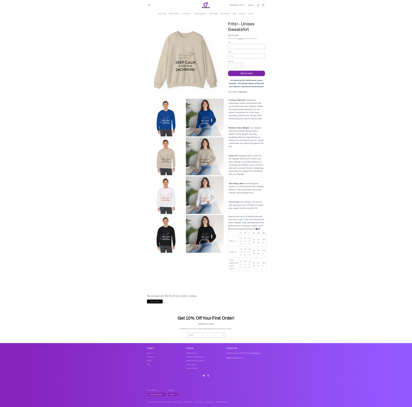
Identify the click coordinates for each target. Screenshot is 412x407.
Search (149, 361)
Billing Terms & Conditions (196, 361)
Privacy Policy (191, 364)
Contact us (150, 357)
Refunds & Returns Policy (195, 357)
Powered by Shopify (166, 402)
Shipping (240, 38)
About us (150, 353)
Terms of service (198, 402)
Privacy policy (188, 402)
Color (229, 52)
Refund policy (178, 402)
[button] (149, 5)
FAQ (148, 364)
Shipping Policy (192, 353)
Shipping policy (209, 402)
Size (229, 42)
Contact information (222, 402)
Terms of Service (192, 368)
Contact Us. (256, 353)
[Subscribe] (222, 335)
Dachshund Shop (156, 402)
